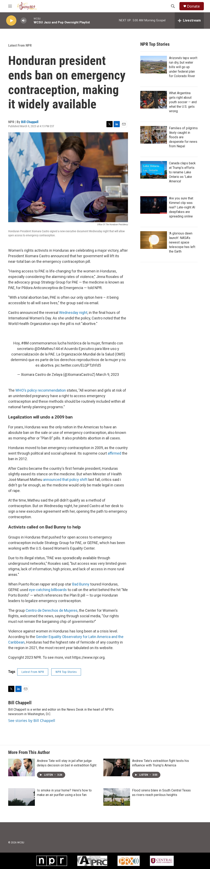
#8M (25, 343)
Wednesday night (73, 312)
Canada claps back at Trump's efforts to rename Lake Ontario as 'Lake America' (182, 172)
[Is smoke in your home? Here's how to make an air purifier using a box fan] (21, 797)
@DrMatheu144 (47, 348)
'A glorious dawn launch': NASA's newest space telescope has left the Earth (182, 242)
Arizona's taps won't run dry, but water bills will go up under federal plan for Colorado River (183, 67)
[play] (11, 20)
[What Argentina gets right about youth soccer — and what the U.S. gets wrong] (153, 100)
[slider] (30, 20)
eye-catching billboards (48, 590)
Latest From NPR (20, 45)
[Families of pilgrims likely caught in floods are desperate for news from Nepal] (153, 135)
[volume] (23, 20)
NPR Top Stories (66, 671)
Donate (193, 6)
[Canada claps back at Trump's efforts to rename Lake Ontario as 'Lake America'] (153, 170)
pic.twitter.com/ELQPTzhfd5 (78, 365)
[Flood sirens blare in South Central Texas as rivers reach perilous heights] (116, 797)
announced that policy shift (65, 479)
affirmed (114, 453)
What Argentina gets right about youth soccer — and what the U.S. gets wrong (183, 102)
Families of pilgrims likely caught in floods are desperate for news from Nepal (183, 137)
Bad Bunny (80, 584)
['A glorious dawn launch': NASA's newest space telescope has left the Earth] (153, 240)
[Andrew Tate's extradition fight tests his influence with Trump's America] (116, 767)
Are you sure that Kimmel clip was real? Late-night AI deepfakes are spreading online (182, 207)
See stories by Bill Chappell (31, 720)
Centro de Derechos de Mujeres (52, 610)
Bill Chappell (29, 122)
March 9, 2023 (107, 374)
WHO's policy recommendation (40, 390)
